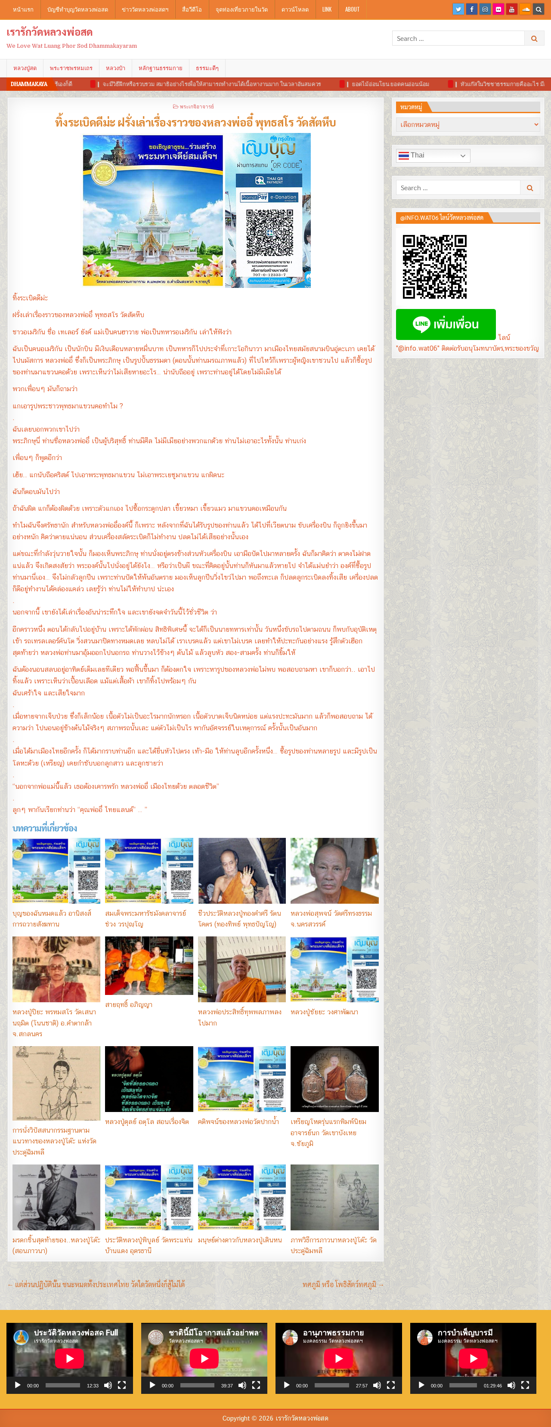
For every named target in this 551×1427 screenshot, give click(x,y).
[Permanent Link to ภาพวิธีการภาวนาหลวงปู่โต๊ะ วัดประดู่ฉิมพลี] (334, 1197)
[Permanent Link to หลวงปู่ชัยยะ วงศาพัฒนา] (334, 969)
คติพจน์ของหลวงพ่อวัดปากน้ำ (238, 1122)
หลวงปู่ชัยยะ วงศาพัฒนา (324, 1012)
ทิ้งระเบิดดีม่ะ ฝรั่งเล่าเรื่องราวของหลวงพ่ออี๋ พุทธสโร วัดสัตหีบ (195, 121)
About (352, 9)
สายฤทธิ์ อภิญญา (128, 1005)
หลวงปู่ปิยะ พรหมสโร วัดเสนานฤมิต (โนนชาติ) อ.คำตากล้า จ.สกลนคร (54, 1023)
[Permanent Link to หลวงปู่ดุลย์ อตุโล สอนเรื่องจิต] (149, 1079)
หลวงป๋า (115, 68)
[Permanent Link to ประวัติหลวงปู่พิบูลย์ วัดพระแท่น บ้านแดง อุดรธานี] (149, 1197)
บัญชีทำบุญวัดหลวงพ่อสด (77, 9)
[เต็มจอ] (122, 1385)
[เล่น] (17, 1385)
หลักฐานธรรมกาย (161, 68)
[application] (69, 1358)
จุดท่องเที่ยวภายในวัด (242, 9)
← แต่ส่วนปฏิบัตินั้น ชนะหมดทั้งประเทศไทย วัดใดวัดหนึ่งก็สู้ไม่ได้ (96, 1284)
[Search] (538, 9)
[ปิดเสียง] (108, 1385)
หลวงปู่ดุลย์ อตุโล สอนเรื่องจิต (147, 1122)
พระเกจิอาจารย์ (197, 106)
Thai (416, 155)
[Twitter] (458, 9)
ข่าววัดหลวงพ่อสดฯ (145, 9)
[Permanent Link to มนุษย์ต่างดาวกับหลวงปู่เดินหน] (242, 1197)
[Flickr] (498, 9)
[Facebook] (471, 9)
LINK (326, 9)
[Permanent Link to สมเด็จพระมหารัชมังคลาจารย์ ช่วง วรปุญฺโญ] (149, 871)
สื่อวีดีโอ (192, 9)
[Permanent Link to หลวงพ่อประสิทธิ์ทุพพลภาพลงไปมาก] (242, 969)
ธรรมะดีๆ (207, 68)
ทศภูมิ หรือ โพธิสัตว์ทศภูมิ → (343, 1284)
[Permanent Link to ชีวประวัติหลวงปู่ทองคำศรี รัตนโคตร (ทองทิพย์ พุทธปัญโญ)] (242, 871)
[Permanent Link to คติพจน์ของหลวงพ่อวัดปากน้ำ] (242, 1079)
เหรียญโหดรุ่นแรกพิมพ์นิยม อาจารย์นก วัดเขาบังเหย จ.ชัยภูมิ (328, 1133)
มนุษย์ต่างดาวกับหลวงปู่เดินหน (240, 1240)
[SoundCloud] (525, 9)
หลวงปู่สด (25, 68)
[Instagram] (485, 9)
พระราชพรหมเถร (71, 68)
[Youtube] (511, 9)
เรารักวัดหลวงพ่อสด (49, 31)
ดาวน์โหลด (295, 9)
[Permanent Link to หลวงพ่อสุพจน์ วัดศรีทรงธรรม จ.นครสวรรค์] (334, 871)
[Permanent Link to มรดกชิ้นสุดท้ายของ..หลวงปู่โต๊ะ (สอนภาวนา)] (56, 1197)
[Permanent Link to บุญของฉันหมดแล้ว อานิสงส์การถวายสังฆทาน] (56, 871)
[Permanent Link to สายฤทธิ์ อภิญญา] (149, 965)
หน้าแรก (23, 9)
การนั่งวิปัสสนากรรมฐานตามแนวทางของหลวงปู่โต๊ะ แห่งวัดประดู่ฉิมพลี (54, 1141)
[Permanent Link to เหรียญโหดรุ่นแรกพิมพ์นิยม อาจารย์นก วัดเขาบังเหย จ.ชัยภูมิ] (334, 1079)
